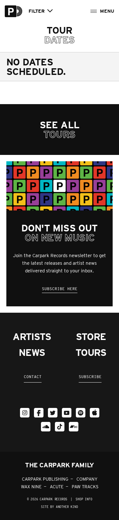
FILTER (37, 11)
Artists (32, 336)
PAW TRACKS (85, 486)
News (32, 352)
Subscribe (90, 376)
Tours (91, 352)
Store (91, 336)
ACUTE (56, 486)
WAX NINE (31, 486)
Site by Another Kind (59, 507)
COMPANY (86, 479)
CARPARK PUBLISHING (45, 479)
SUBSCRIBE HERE (59, 288)
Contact (33, 376)
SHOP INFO (84, 499)
